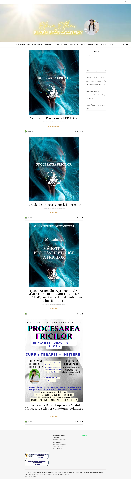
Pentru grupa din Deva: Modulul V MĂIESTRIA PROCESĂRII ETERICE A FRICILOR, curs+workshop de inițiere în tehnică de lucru (54, 295)
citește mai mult (54, 126)
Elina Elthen (30, 131)
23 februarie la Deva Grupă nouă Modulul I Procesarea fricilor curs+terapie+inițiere (54, 406)
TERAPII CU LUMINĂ (61, 44)
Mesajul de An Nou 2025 (92, 91)
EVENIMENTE (48, 44)
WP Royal (33, 476)
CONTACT (57, 437)
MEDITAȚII (80, 44)
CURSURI (72, 44)
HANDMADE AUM (93, 44)
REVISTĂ (103, 44)
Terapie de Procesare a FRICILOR (53, 118)
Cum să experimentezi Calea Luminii (28, 44)
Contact (112, 44)
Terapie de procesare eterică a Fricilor (54, 204)
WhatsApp (84, 435)
